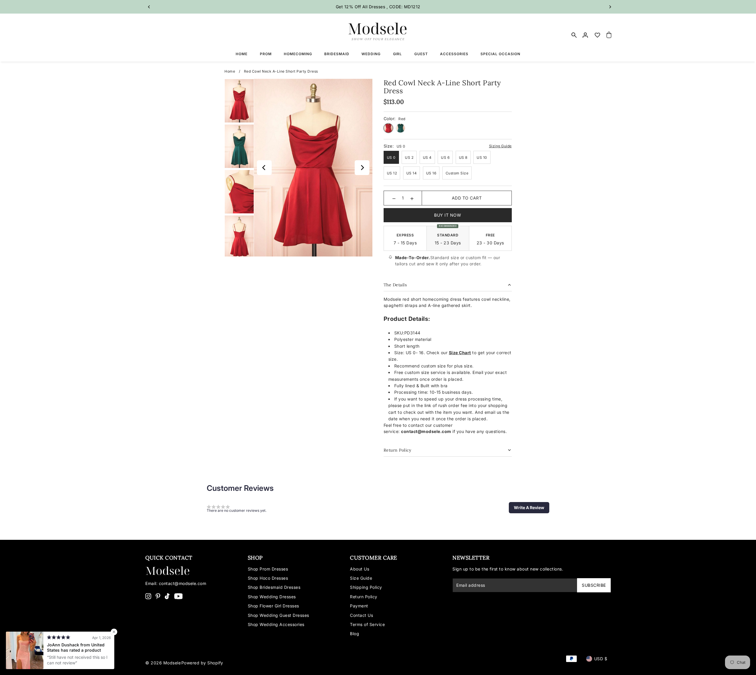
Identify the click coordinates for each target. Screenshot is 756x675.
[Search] (574, 35)
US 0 (391, 157)
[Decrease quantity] (394, 198)
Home (229, 71)
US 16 (431, 173)
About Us (359, 568)
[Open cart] (609, 35)
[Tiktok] (167, 596)
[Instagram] (148, 596)
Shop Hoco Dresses (268, 578)
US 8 (463, 157)
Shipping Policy (366, 587)
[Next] (609, 6)
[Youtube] (178, 596)
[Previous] (149, 6)
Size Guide (361, 578)
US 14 (411, 173)
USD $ (600, 658)
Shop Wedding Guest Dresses (278, 615)
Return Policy (363, 596)
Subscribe (594, 585)
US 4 (427, 157)
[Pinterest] (158, 596)
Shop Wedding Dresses (272, 596)
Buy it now (447, 215)
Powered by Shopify (202, 662)
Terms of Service (367, 624)
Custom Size (457, 173)
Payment (359, 605)
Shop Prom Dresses (268, 568)
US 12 (392, 173)
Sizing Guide (500, 146)
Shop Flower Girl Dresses (273, 605)
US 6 (445, 157)
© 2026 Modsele (163, 662)
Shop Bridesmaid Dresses (274, 587)
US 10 (482, 157)
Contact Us (361, 615)
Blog (354, 633)
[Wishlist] (597, 35)
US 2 (409, 157)
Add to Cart (467, 197)
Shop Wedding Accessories (276, 624)
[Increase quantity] (412, 198)
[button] (529, 507)
